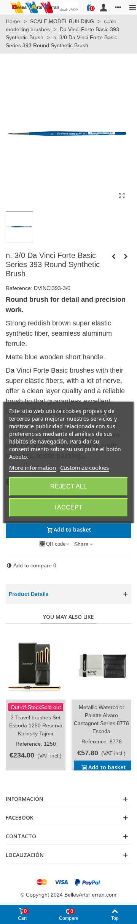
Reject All (68, 486)
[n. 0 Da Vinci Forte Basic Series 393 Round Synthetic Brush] (125, 256)
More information (32, 467)
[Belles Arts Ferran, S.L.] (44, 7)
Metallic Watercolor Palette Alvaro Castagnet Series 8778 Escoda (101, 719)
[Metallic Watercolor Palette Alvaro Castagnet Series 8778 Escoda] (101, 665)
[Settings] (118, 7)
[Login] (103, 7)
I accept (68, 507)
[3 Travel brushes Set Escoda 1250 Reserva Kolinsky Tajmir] (35, 665)
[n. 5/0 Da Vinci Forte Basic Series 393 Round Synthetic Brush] (113, 256)
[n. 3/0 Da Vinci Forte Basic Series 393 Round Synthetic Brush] (121, 196)
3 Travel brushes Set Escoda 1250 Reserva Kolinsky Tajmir (35, 725)
